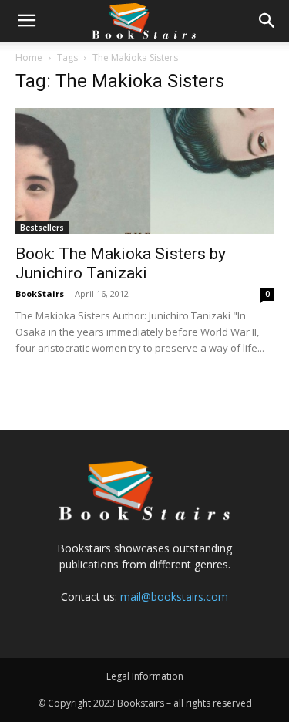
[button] (26, 21)
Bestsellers (42, 227)
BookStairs (39, 293)
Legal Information (144, 676)
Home (28, 57)
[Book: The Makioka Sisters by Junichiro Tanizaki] (144, 171)
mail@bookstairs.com (174, 596)
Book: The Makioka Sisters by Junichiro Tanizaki (120, 263)
